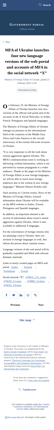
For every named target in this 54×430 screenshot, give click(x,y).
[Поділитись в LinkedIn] (20, 295)
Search (47, 5)
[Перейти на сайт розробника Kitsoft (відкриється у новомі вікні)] (14, 417)
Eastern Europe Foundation (15, 352)
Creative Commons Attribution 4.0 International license (31, 406)
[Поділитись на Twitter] (13, 295)
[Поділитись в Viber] (35, 295)
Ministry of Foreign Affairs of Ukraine (22, 79)
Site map (25, 320)
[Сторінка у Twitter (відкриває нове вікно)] (19, 396)
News (7, 42)
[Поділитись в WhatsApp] (28, 295)
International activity (27, 90)
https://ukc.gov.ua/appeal (39, 380)
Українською (29, 389)
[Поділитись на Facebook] (6, 295)
